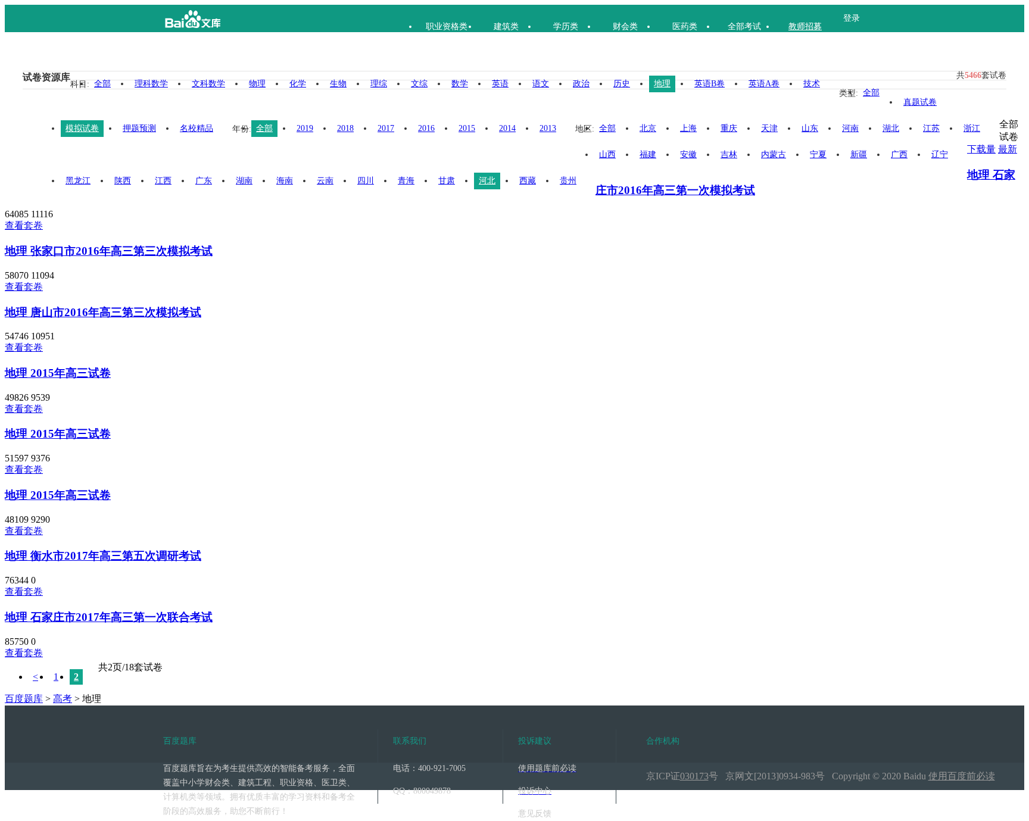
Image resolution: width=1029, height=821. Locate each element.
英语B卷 (709, 83)
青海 (406, 180)
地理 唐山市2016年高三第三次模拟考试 (103, 312)
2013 (548, 128)
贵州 (568, 180)
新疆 (858, 154)
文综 (419, 83)
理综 (378, 83)
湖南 (244, 180)
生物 (338, 83)
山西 (607, 154)
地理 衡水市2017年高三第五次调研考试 (103, 556)
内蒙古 (773, 154)
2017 (386, 128)
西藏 (527, 180)
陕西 (122, 180)
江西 (163, 180)
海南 (284, 180)
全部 (102, 83)
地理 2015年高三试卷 (58, 373)
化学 (297, 83)
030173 (694, 776)
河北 (487, 180)
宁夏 (818, 154)
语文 (540, 83)
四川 (365, 180)
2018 (345, 128)
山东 (810, 128)
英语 (500, 83)
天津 (769, 128)
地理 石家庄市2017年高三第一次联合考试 (109, 617)
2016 (426, 128)
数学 (459, 83)
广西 (899, 154)
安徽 (688, 154)
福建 (648, 154)
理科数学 (151, 83)
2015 (467, 128)
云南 (325, 180)
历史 (621, 83)
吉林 (729, 154)
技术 (811, 83)
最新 (1007, 149)
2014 (507, 128)
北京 (648, 128)
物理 (257, 83)
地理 (662, 83)
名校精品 (196, 128)
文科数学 (208, 83)
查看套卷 (24, 225)
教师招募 (805, 26)
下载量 (981, 149)
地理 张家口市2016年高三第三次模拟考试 (109, 251)
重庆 (729, 128)
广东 (203, 180)
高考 (62, 699)
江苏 (931, 128)
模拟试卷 (82, 128)
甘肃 (446, 180)
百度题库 (24, 699)
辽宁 (939, 154)
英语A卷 (764, 83)
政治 (581, 83)
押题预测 (139, 128)
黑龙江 (78, 180)
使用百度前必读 (961, 776)
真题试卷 (920, 102)
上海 (688, 128)
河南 (850, 128)
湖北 (891, 128)
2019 (305, 128)
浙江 (971, 128)
